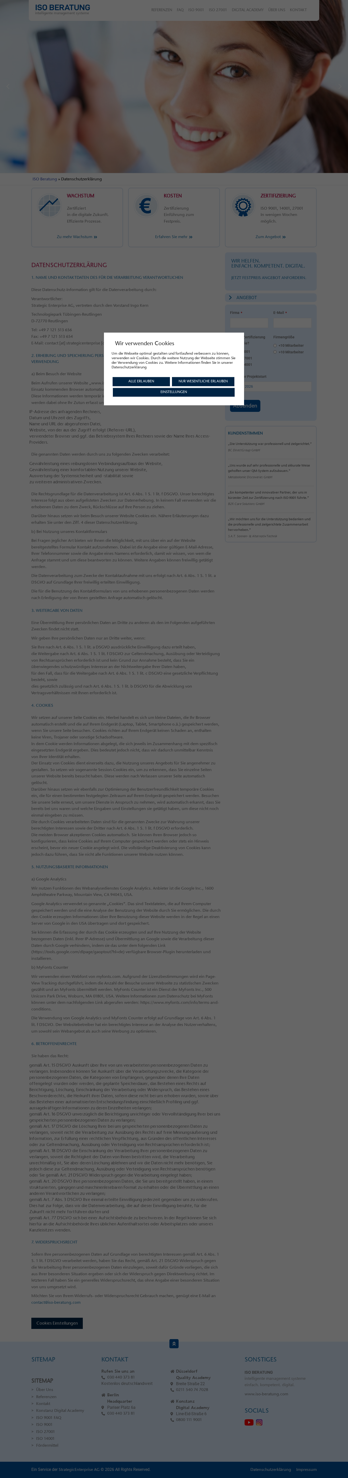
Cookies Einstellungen (57, 1323)
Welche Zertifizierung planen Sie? (247, 340)
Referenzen (161, 10)
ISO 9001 (196, 10)
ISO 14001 (45, 1439)
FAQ (180, 10)
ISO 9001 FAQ (48, 1418)
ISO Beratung (45, 179)
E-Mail (280, 313)
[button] (8, 86)
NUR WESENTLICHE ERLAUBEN (203, 381)
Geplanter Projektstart (248, 376)
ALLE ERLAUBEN (141, 381)
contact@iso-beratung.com (56, 1303)
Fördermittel (47, 1446)
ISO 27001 (218, 10)
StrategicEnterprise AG (80, 1470)
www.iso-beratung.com (266, 1394)
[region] (174, 86)
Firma (236, 313)
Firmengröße (284, 337)
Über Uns (276, 10)
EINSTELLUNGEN (173, 392)
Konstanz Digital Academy (60, 1411)
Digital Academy (248, 10)
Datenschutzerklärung (270, 1470)
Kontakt (298, 10)
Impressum (306, 1470)
